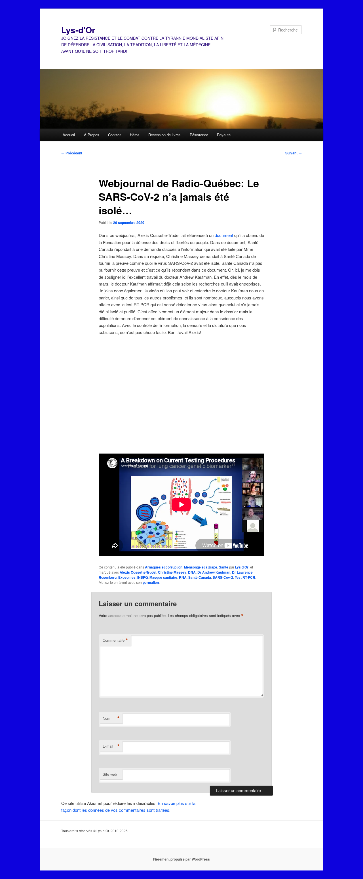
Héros (135, 134)
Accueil (69, 134)
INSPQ (142, 577)
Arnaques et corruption (163, 567)
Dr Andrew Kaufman (213, 572)
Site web (110, 774)
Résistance (199, 134)
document (224, 235)
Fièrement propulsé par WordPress (181, 859)
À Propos (91, 134)
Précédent (71, 153)
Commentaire (115, 640)
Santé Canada (199, 577)
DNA (192, 572)
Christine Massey (172, 572)
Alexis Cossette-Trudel (138, 572)
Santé (223, 567)
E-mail (111, 746)
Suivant (293, 153)
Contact (114, 134)
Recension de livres (164, 134)
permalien (151, 582)
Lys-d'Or (78, 30)
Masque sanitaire (163, 577)
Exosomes (127, 577)
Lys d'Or (241, 567)
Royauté (224, 134)
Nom (111, 718)
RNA (183, 577)
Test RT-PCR (245, 577)
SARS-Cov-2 (223, 577)
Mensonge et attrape (200, 567)
